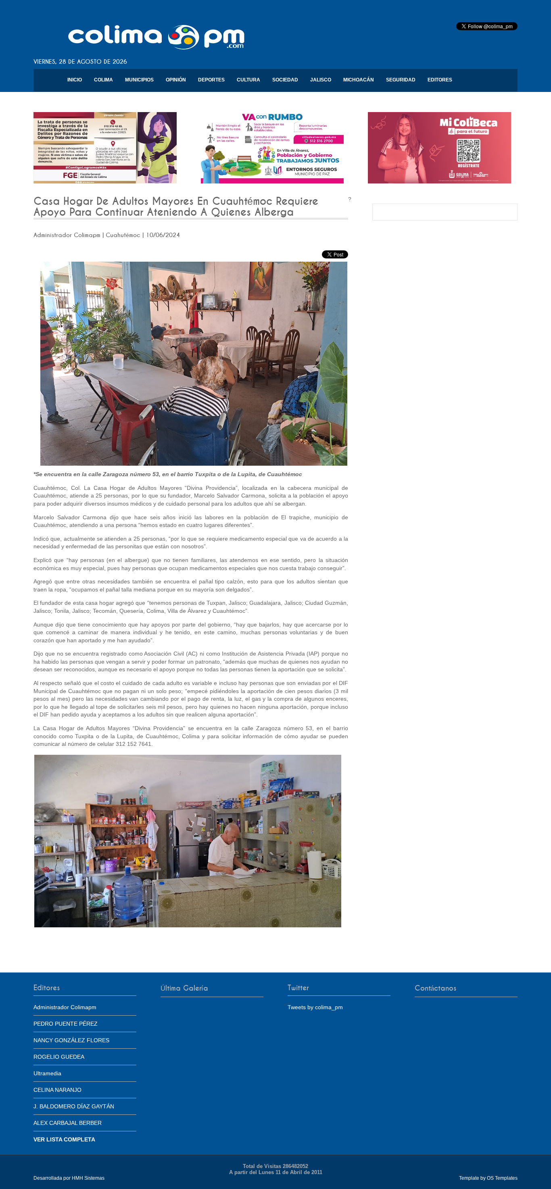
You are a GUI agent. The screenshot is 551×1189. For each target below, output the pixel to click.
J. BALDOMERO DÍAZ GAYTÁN (73, 1106)
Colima (103, 80)
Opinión (176, 80)
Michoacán (358, 80)
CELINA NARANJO (57, 1090)
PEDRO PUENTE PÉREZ (65, 1023)
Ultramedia (47, 1073)
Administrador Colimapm (64, 1007)
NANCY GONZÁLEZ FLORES (71, 1040)
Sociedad (285, 80)
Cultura (248, 80)
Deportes (211, 80)
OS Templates (502, 1178)
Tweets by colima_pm (315, 1007)
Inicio (74, 80)
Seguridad (400, 80)
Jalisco (320, 80)
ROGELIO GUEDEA (58, 1057)
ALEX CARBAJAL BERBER (67, 1123)
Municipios (139, 80)
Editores (440, 80)
